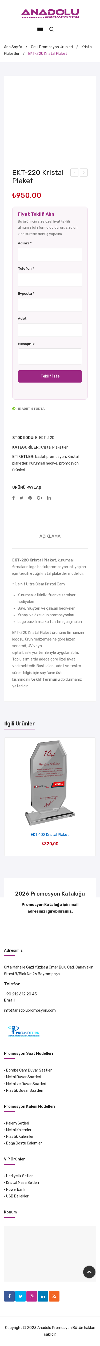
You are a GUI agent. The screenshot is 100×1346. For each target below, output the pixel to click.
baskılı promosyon (50, 456)
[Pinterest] (30, 498)
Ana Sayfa (13, 47)
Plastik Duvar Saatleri (24, 1090)
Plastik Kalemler (20, 1136)
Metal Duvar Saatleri (23, 1077)
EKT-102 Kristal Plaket (50, 834)
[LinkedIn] (49, 498)
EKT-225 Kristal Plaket (84, 173)
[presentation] (10, 797)
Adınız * (25, 243)
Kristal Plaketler (54, 447)
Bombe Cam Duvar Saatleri (29, 1070)
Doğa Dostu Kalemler (24, 1143)
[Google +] (39, 498)
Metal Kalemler (18, 1130)
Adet (22, 319)
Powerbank (15, 1189)
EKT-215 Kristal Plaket (74, 173)
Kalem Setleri (17, 1123)
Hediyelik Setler (19, 1176)
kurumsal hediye (43, 463)
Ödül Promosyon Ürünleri (52, 47)
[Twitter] (21, 498)
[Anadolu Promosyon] (50, 13)
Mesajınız (26, 344)
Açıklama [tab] (50, 536)
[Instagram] (31, 1296)
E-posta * (26, 294)
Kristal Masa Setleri (22, 1182)
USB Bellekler (17, 1196)
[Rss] (54, 1296)
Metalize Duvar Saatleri (26, 1084)
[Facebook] (13, 498)
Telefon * (26, 268)
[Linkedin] (43, 1296)
